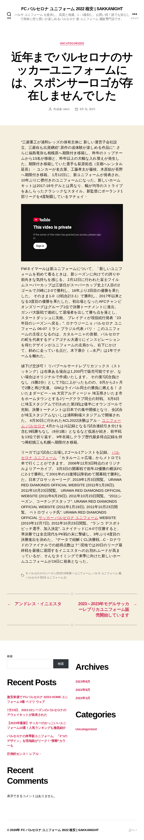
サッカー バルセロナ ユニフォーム (68, 518)
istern (66, 109)
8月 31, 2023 (87, 109)
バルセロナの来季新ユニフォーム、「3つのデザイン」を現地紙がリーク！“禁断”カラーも (37, 740)
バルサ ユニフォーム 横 (106, 573)
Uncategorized (72, 43)
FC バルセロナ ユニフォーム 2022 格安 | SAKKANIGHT (72, 9)
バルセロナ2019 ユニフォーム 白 (46, 577)
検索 (9, 656)
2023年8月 (83, 681)
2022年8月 (83, 690)
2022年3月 (83, 698)
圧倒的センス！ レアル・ (24, 754)
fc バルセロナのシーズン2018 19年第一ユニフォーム (58, 573)
